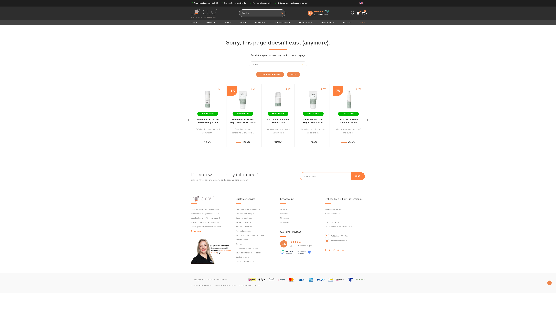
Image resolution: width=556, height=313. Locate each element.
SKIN (226, 22)
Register (283, 209)
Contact (239, 244)
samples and (262, 3)
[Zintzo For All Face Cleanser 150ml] (348, 99)
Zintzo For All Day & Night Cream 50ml (313, 121)
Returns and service (244, 227)
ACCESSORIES (281, 22)
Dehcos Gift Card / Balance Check (250, 235)
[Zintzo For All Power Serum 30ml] (278, 99)
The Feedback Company (250, 285)
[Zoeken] (302, 64)
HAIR (242, 22)
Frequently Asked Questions (248, 209)
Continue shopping (270, 74)
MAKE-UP (259, 22)
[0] (363, 13)
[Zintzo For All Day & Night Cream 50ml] (313, 99)
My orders (284, 214)
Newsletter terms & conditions (248, 253)
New (193, 22)
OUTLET (347, 22)
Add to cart (208, 114)
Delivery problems (243, 222)
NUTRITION (304, 22)
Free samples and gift (245, 214)
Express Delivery (235, 3)
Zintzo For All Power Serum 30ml (278, 121)
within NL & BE (206, 3)
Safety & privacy (242, 257)
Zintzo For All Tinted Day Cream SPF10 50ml (243, 121)
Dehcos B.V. (212, 280)
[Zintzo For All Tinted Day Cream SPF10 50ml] (243, 99)
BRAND (209, 22)
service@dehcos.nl (339, 241)
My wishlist (284, 222)
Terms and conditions (245, 262)
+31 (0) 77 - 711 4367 (339, 236)
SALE (362, 22)
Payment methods (243, 231)
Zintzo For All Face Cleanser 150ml (348, 121)
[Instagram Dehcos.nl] (334, 250)
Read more (196, 231)
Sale (293, 74)
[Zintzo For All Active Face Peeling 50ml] (207, 99)
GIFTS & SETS (327, 22)
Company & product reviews (247, 249)
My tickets (284, 218)
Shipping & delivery (244, 218)
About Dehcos (242, 240)
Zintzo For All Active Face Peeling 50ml (208, 121)
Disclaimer (222, 280)
